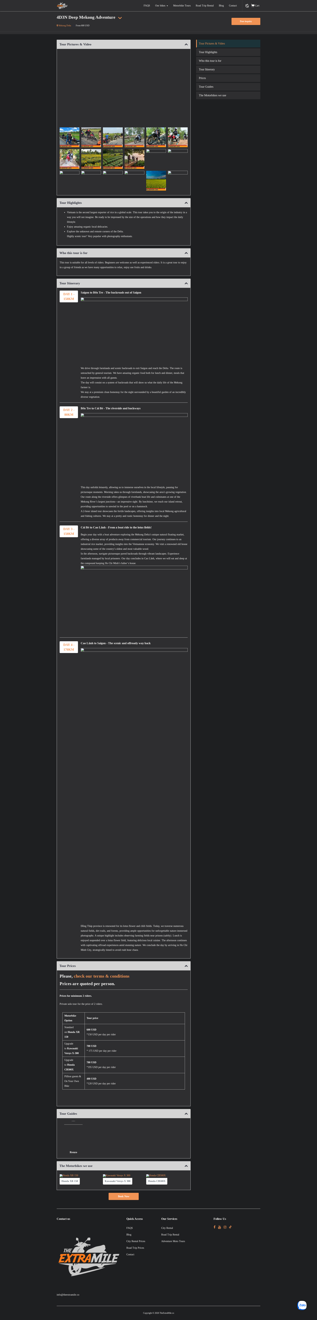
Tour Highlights (208, 52)
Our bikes (160, 5)
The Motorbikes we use (212, 95)
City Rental (167, 1228)
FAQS (147, 5)
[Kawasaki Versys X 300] (117, 1184)
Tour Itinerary (207, 69)
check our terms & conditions (101, 976)
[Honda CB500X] (156, 1184)
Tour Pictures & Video (212, 43)
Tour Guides (206, 86)
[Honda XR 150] (70, 1184)
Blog (221, 5)
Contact (233, 5)
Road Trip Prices (135, 1247)
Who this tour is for (210, 60)
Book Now (123, 1196)
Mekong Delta (64, 25)
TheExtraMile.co (167, 1313)
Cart (257, 5)
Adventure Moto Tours (173, 1241)
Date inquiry (246, 21)
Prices (202, 78)
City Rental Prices (135, 1241)
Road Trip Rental (205, 5)
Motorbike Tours (182, 5)
